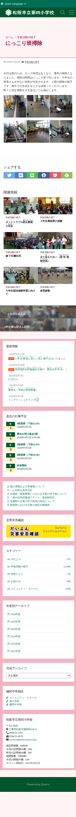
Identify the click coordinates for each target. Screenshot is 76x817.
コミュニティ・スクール (41, 588)
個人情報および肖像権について (27, 486)
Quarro (45, 784)
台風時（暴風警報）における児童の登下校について (38, 493)
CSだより (41, 559)
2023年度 (15, 636)
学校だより (41, 573)
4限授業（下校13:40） (29, 454)
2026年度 (15, 614)
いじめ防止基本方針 (21, 490)
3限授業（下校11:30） (29, 423)
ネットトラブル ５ (20, 223)
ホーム (9, 37)
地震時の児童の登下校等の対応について (32, 501)
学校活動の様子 (26, 37)
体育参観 (45, 290)
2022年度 (15, 643)
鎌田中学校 (15, 704)
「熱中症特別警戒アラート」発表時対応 (32, 497)
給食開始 (22, 465)
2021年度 (15, 651)
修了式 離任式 (13, 255)
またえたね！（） (54, 258)
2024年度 (15, 629)
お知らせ (41, 581)
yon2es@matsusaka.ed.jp (23, 739)
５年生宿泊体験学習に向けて (20, 292)
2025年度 (15, 621)
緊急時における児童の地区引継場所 (30, 504)
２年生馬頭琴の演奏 (51, 220)
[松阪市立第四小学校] (29, 12)
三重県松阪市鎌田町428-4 (23, 729)
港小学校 (14, 701)
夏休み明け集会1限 (27, 433)
